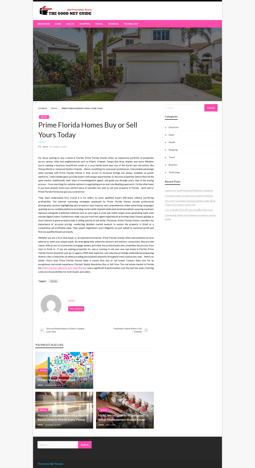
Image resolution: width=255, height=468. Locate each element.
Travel (99, 24)
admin (45, 146)
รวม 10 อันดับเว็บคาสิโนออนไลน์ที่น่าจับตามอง (189, 209)
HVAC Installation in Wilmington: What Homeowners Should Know (121, 417)
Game (58, 24)
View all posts (76, 308)
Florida (53, 281)
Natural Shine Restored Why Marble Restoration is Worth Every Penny (62, 417)
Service (54, 108)
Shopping (84, 24)
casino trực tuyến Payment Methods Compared (189, 190)
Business (113, 24)
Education (44, 24)
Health (70, 24)
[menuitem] (43, 24)
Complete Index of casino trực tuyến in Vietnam (189, 195)
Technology (131, 24)
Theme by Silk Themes (50, 463)
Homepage (42, 108)
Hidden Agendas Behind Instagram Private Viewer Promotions (61, 378)
